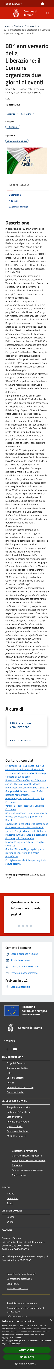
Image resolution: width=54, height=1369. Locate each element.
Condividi (10, 113)
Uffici (9, 1073)
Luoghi (10, 1217)
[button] (27, 1364)
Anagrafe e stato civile (18, 1107)
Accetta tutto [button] (26, 1350)
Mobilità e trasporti (16, 1136)
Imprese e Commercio (18, 1121)
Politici (10, 1082)
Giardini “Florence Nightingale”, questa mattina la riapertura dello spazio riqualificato (25, 852)
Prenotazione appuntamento (21, 1274)
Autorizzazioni (19, 1175)
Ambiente (17, 1165)
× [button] (51, 1320)
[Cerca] (48, 13)
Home (7, 26)
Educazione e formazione (24, 1151)
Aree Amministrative (17, 1068)
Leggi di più (16, 1343)
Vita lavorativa (14, 1117)
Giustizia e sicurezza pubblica (27, 1155)
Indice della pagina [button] (19, 185)
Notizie (10, 1193)
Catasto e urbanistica (17, 1131)
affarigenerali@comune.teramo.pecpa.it (28, 1256)
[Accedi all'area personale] (42, 3)
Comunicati (30, 26)
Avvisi (10, 1203)
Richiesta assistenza (17, 1288)
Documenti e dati (15, 1092)
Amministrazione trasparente (22, 1303)
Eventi (10, 1221)
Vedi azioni (26, 113)
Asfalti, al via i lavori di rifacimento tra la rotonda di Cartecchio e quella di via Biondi (26, 816)
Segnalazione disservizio (19, 1279)
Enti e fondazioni (15, 1078)
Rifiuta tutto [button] (27, 1357)
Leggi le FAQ (13, 1283)
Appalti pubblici (14, 1126)
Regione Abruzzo (13, 3)
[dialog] (27, 1343)
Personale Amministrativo (20, 1087)
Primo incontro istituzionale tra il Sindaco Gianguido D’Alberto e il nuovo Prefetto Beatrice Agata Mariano (26, 791)
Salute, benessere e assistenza (27, 1170)
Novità (17, 26)
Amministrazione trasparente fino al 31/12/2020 (25, 1309)
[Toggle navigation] (6, 13)
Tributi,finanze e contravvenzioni (28, 1160)
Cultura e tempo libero (18, 1112)
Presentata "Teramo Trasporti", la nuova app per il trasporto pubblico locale (25, 782)
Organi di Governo (16, 1063)
